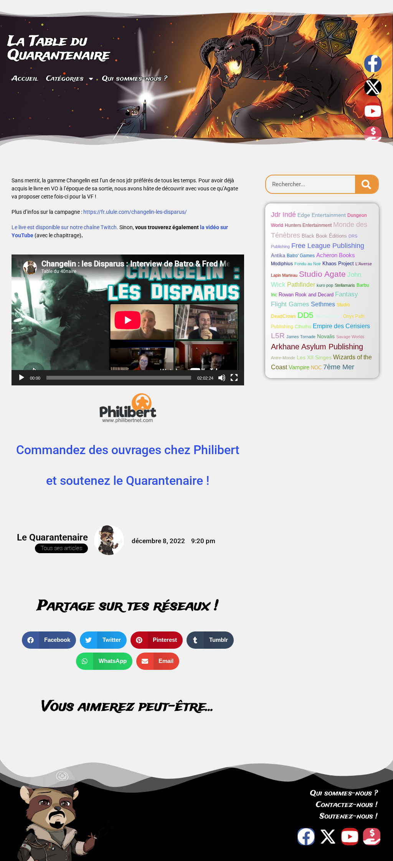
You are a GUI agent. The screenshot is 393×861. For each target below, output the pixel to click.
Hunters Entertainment (308, 225)
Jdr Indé (283, 214)
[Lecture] (21, 378)
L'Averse (363, 263)
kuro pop (325, 285)
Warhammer (328, 316)
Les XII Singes (314, 357)
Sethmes (323, 304)
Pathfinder (301, 284)
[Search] (366, 184)
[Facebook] (306, 836)
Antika (278, 255)
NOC (316, 367)
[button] (49, 640)
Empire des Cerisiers (341, 326)
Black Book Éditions (324, 236)
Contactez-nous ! (347, 805)
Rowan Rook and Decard (306, 294)
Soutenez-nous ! (349, 816)
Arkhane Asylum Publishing (317, 346)
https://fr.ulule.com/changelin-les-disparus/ (135, 212)
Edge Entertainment (321, 215)
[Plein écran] (234, 378)
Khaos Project (338, 263)
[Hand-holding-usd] (372, 135)
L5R (278, 336)
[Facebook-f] (372, 63)
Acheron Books (335, 255)
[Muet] (222, 378)
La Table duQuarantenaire (59, 48)
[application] (128, 319)
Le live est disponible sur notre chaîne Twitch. (65, 227)
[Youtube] (372, 111)
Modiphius (282, 263)
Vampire (299, 367)
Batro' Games (301, 255)
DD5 (305, 315)
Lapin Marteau (284, 275)
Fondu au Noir (307, 263)
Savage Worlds (350, 336)
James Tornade (300, 336)
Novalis (326, 336)
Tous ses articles (61, 548)
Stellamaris (345, 285)
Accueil (25, 79)
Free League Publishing (327, 246)
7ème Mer (338, 367)
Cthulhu (303, 326)
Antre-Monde (283, 357)
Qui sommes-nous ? (134, 79)
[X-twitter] (372, 87)
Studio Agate (322, 273)
